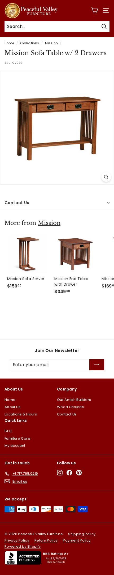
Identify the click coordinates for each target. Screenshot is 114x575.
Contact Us (17, 202)
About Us (13, 406)
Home (9, 43)
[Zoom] (106, 177)
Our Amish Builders (74, 399)
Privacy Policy (17, 540)
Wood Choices (70, 406)
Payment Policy (76, 540)
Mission (51, 43)
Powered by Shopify (23, 546)
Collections (29, 43)
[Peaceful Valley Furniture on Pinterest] (79, 472)
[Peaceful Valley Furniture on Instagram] (60, 472)
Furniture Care (17, 438)
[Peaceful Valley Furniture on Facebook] (69, 472)
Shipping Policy (81, 534)
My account (15, 445)
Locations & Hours (21, 414)
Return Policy (46, 540)
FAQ (8, 431)
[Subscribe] (96, 364)
